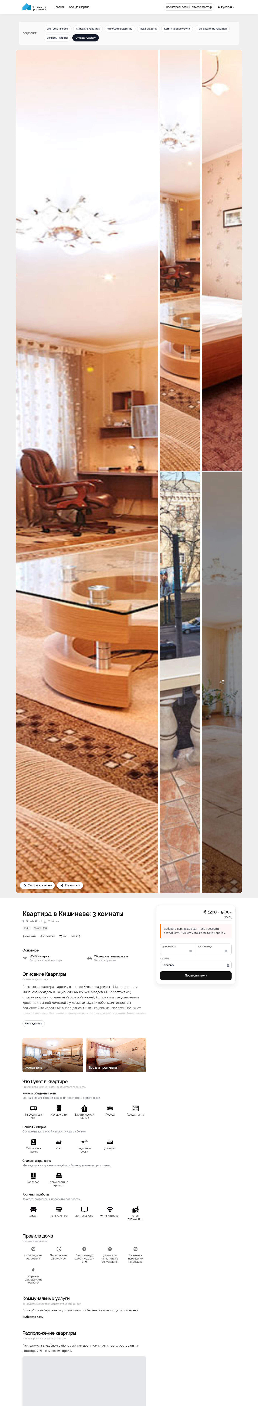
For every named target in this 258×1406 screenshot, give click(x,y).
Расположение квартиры (212, 28)
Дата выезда (205, 946)
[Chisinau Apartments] (34, 7)
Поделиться (72, 885)
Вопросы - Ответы (57, 37)
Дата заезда (169, 946)
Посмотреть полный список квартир (189, 7)
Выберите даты (32, 1317)
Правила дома (148, 28)
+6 (222, 682)
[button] (226, 7)
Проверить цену (196, 975)
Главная (59, 7)
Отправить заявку (86, 37)
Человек (165, 959)
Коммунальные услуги (177, 28)
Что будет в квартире (119, 28)
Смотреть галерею (58, 28)
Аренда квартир (79, 7)
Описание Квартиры (88, 28)
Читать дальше (33, 1023)
